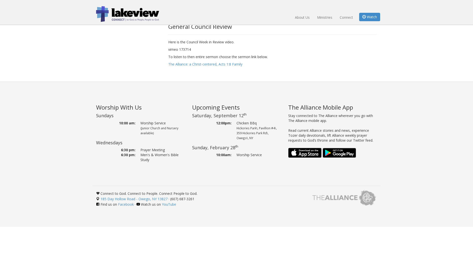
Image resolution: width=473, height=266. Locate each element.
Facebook (126, 204)
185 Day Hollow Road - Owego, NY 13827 (134, 199)
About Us (302, 17)
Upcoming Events (216, 107)
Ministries (324, 17)
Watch (371, 17)
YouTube (169, 204)
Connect (346, 17)
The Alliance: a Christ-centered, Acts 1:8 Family (205, 64)
